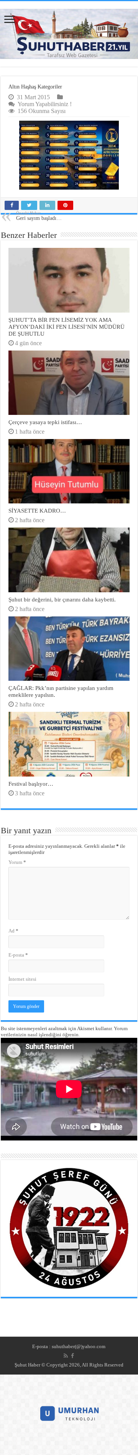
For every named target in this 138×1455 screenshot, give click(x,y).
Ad (13, 931)
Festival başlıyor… (30, 783)
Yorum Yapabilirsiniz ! (45, 104)
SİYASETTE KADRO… (37, 510)
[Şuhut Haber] (69, 34)
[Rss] (66, 1355)
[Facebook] (72, 1355)
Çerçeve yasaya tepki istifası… (45, 422)
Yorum (17, 862)
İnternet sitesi (22, 979)
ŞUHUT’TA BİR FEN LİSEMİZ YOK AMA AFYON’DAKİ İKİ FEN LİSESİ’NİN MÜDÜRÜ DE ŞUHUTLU (66, 326)
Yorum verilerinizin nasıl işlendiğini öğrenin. (64, 1031)
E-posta (18, 955)
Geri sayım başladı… (39, 216)
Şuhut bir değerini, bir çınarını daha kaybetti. (62, 599)
